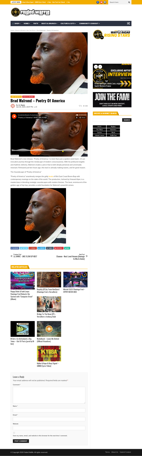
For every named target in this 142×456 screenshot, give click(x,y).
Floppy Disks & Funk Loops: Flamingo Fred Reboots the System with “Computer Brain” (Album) (22, 295)
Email (15, 415)
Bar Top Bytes (31, 30)
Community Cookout (88, 23)
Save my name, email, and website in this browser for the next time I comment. (40, 436)
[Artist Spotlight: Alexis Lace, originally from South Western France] (112, 76)
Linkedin (42, 248)
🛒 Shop (15, 23)
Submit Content (125, 452)
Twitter (24, 248)
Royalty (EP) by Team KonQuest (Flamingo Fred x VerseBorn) (48, 290)
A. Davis (22, 105)
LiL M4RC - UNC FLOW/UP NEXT (25, 256)
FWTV (35, 23)
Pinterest (60, 248)
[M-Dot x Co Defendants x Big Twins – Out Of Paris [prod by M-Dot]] (23, 329)
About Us (114, 452)
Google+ (33, 248)
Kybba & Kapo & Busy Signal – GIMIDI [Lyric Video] (48, 364)
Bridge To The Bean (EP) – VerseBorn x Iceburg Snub (46, 315)
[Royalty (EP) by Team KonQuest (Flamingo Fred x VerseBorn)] (49, 279)
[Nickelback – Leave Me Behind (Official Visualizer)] (49, 329)
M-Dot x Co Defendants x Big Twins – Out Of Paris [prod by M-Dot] (23, 341)
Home (26, 23)
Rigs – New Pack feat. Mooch (44, 2)
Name (15, 406)
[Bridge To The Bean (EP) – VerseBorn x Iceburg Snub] (49, 304)
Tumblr (50, 248)
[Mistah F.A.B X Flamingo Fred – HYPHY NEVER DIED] (75, 279)
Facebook (15, 248)
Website (15, 424)
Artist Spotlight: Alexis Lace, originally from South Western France (111, 84)
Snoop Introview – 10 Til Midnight (65, 2)
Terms (107, 452)
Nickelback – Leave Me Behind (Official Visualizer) (48, 340)
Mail (68, 248)
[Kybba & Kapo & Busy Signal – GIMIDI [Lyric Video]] (49, 353)
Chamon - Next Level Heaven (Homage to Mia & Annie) (70, 257)
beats (51, 176)
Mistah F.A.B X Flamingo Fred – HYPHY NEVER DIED (74, 290)
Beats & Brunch (48, 23)
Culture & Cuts (67, 23)
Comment (17, 385)
